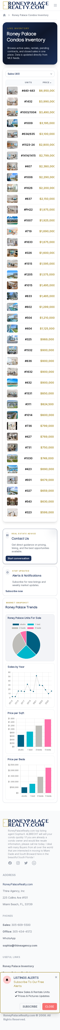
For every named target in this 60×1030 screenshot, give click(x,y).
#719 (28, 231)
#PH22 (28, 209)
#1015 (28, 285)
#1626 (28, 188)
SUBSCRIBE (30, 1006)
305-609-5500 (16, 925)
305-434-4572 (17, 931)
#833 (28, 296)
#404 (28, 328)
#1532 (28, 350)
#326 (28, 253)
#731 (28, 447)
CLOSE (49, 1006)
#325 (28, 339)
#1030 (28, 458)
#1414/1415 (28, 155)
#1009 (28, 123)
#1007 (28, 220)
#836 (28, 361)
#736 (28, 426)
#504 (28, 317)
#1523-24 (28, 144)
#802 (28, 307)
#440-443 (28, 90)
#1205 (28, 274)
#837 (28, 198)
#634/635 (28, 134)
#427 (28, 436)
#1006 (28, 177)
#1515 (28, 263)
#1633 (28, 242)
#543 (28, 501)
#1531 (28, 393)
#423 (28, 469)
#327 (28, 490)
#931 (28, 480)
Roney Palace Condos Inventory (30, 15)
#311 (28, 404)
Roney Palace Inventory (18, 966)
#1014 (28, 415)
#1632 (28, 371)
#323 (28, 512)
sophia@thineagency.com (20, 945)
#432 (28, 382)
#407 (28, 166)
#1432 (28, 101)
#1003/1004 (28, 112)
